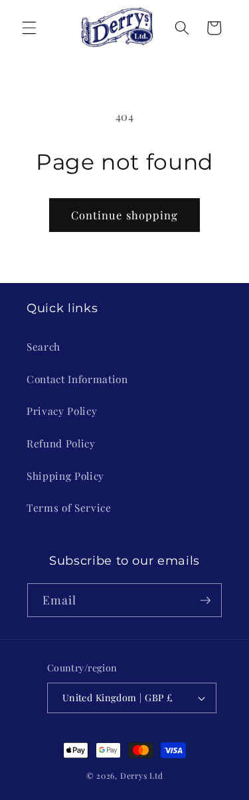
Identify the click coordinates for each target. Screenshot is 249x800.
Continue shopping (125, 214)
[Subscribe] (205, 600)
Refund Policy (61, 443)
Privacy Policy (62, 411)
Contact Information (77, 379)
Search (43, 346)
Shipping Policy (65, 476)
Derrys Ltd (141, 775)
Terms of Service (69, 507)
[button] (29, 28)
